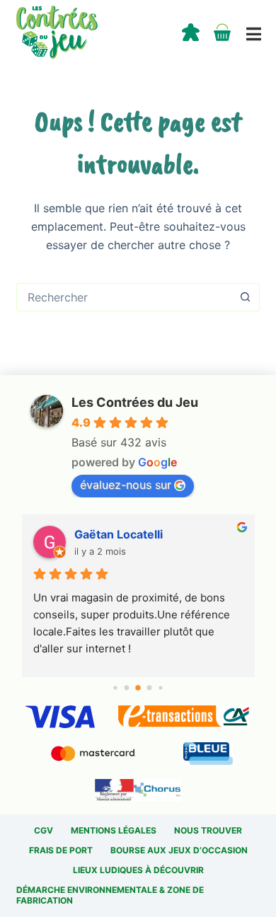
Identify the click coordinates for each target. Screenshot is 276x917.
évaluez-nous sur (125, 485)
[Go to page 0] (115, 687)
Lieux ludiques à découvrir (138, 870)
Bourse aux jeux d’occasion (179, 850)
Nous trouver (208, 830)
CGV (43, 830)
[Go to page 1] (127, 687)
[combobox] (124, 297)
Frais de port (61, 850)
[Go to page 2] (138, 688)
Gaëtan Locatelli (118, 534)
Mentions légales (113, 830)
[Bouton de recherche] (245, 297)
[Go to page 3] (149, 687)
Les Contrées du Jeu (134, 402)
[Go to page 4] (160, 687)
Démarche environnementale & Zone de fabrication (110, 895)
